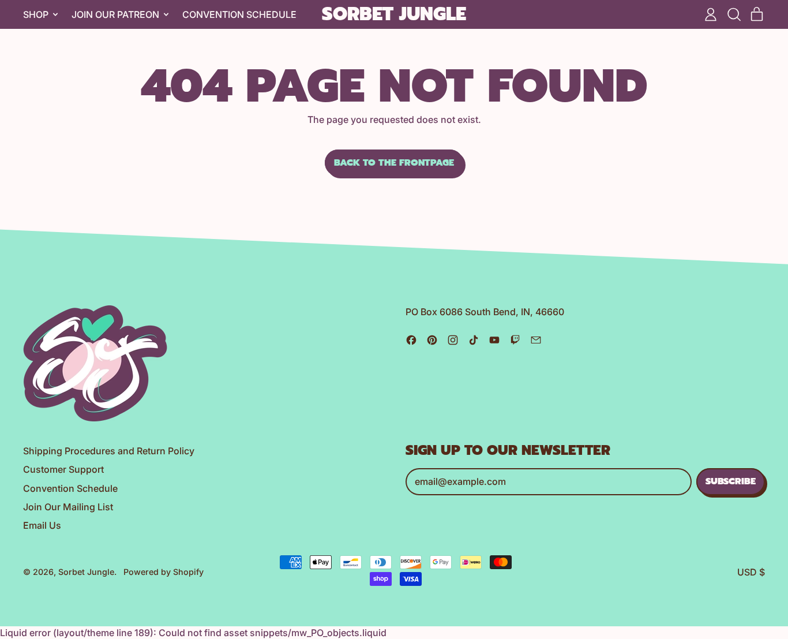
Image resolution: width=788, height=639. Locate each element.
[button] (734, 14)
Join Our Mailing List (68, 507)
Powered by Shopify (163, 572)
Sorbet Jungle (394, 14)
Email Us (42, 525)
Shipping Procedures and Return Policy (108, 451)
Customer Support (63, 469)
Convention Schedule (239, 14)
